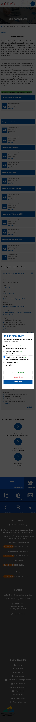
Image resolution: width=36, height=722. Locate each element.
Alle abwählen (18, 377)
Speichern (18, 382)
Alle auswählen (18, 372)
